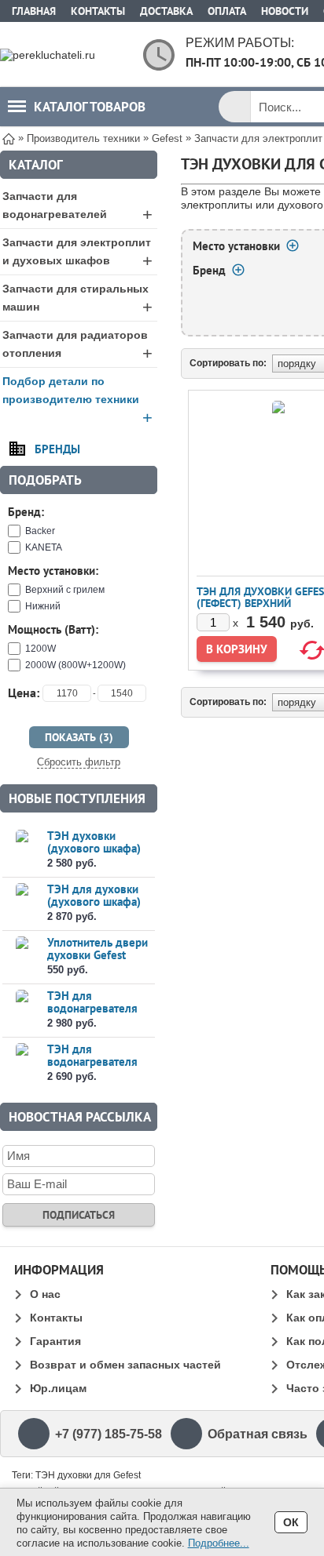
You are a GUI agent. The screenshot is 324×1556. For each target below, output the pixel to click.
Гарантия (55, 1341)
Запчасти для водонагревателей (77, 207)
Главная (34, 11)
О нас (45, 1294)
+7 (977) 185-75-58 (108, 1434)
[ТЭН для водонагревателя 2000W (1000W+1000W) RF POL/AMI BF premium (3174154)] (22, 1063)
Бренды (57, 448)
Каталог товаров (89, 106)
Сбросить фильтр (78, 762)
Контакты (98, 11)
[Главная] (8, 138)
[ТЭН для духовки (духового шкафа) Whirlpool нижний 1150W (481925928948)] (22, 903)
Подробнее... (218, 1543)
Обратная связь (257, 1434)
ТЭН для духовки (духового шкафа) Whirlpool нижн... (94, 902)
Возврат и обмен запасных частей (125, 1364)
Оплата (227, 11)
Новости (284, 11)
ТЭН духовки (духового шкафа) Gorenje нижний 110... (94, 854)
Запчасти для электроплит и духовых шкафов (77, 253)
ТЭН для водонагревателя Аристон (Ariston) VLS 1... (92, 1014)
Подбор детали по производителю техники (77, 401)
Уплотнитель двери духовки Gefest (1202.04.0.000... (97, 955)
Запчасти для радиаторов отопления (77, 346)
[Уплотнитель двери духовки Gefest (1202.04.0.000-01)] (22, 956)
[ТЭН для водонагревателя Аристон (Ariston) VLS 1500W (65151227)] (22, 1009)
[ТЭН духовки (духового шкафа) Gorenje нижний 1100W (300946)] (22, 849)
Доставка (166, 11)
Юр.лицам (58, 1388)
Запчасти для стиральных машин (77, 299)
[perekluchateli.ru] (63, 55)
